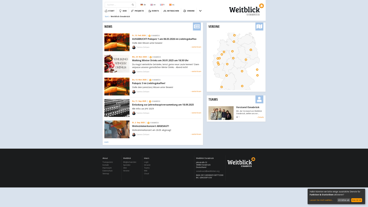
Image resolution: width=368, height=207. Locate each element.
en (155, 4)
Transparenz (107, 162)
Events (155, 10)
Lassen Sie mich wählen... (321, 200)
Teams (213, 99)
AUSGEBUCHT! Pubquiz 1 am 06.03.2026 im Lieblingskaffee (164, 39)
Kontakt (105, 165)
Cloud (146, 173)
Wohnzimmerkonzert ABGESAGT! (150, 126)
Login (146, 162)
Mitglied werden (129, 162)
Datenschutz (107, 170)
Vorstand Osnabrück (247, 107)
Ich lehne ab (343, 200)
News (108, 26)
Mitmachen (173, 10)
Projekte (139, 10)
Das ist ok (356, 200)
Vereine (190, 10)
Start (111, 10)
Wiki (145, 170)
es (173, 4)
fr (164, 4)
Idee (125, 10)
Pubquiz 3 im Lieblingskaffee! (148, 83)
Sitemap (105, 173)
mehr (106, 142)
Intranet (147, 165)
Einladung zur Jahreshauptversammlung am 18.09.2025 (163, 104)
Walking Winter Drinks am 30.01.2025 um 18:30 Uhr (160, 60)
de (145, 4)
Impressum (107, 168)
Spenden (126, 165)
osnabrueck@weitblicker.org (207, 171)
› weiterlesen (196, 47)
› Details (260, 117)
